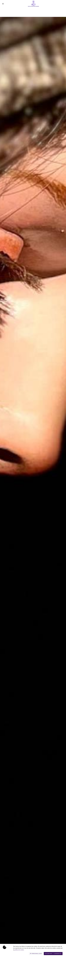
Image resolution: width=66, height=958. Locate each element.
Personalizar (36, 953)
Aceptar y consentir (53, 953)
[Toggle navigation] (3, 4)
